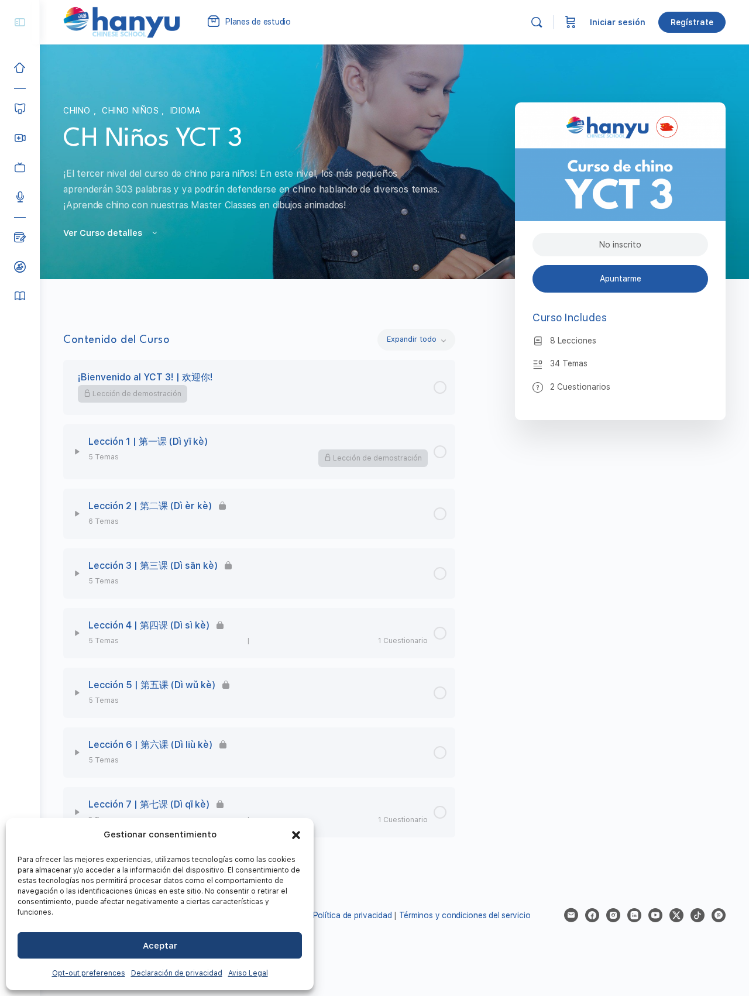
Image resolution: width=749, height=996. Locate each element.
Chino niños (132, 110)
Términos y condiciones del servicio (465, 915)
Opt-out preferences (88, 973)
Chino (78, 110)
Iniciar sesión (617, 22)
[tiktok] (697, 915)
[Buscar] (536, 22)
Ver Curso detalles (104, 233)
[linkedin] (634, 915)
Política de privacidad (352, 915)
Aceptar (160, 945)
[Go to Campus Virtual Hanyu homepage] (121, 21)
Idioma (185, 110)
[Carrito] (570, 22)
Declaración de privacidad (176, 973)
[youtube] (655, 915)
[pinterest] (719, 915)
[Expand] (77, 452)
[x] (676, 915)
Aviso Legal (248, 973)
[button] (296, 835)
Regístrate (692, 22)
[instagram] (613, 915)
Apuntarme (620, 278)
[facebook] (592, 915)
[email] (571, 915)
